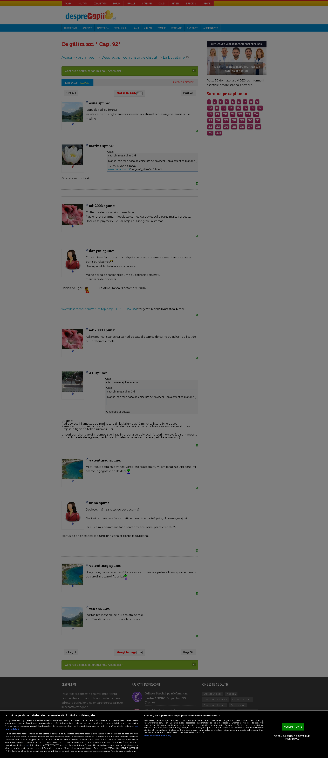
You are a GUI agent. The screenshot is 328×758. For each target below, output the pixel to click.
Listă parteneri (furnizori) (157, 735)
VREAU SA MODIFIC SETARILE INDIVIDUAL (292, 737)
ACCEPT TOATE (293, 727)
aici (27, 745)
